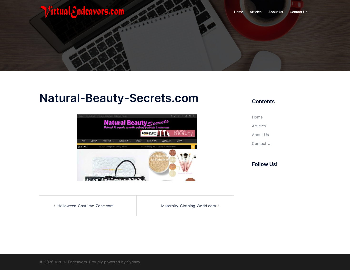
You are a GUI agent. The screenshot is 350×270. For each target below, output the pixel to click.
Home (238, 12)
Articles (256, 12)
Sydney (133, 262)
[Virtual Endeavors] (82, 11)
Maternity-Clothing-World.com (188, 205)
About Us (275, 12)
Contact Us (298, 12)
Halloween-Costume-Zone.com (85, 205)
